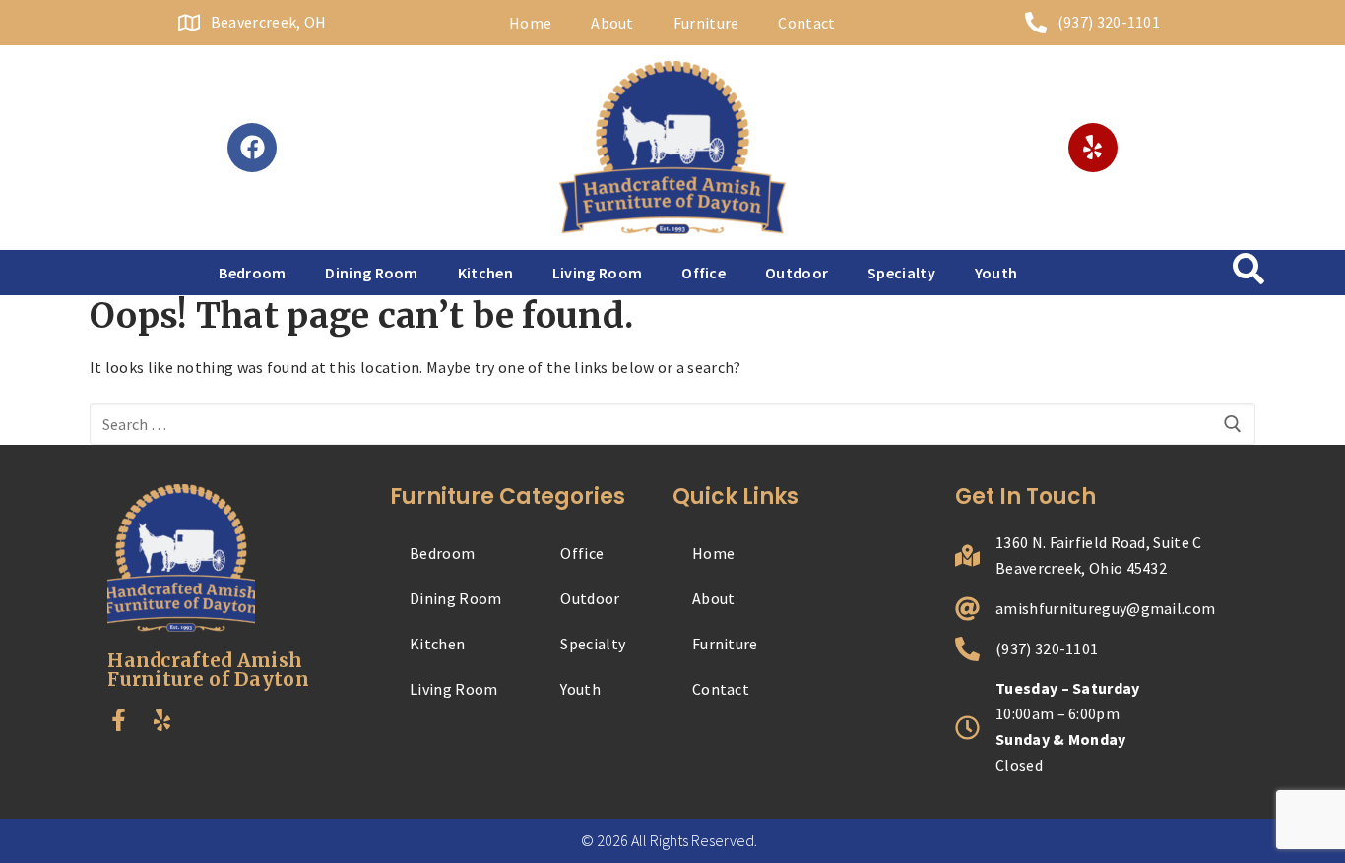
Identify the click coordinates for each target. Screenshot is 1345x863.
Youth (996, 272)
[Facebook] (252, 147)
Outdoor (796, 272)
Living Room (597, 272)
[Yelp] (1093, 147)
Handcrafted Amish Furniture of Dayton (208, 669)
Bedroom (252, 272)
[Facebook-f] (118, 720)
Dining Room (371, 272)
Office (703, 272)
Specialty (901, 272)
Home (530, 22)
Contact (806, 22)
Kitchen (485, 272)
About (612, 22)
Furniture (706, 22)
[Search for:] (672, 424)
